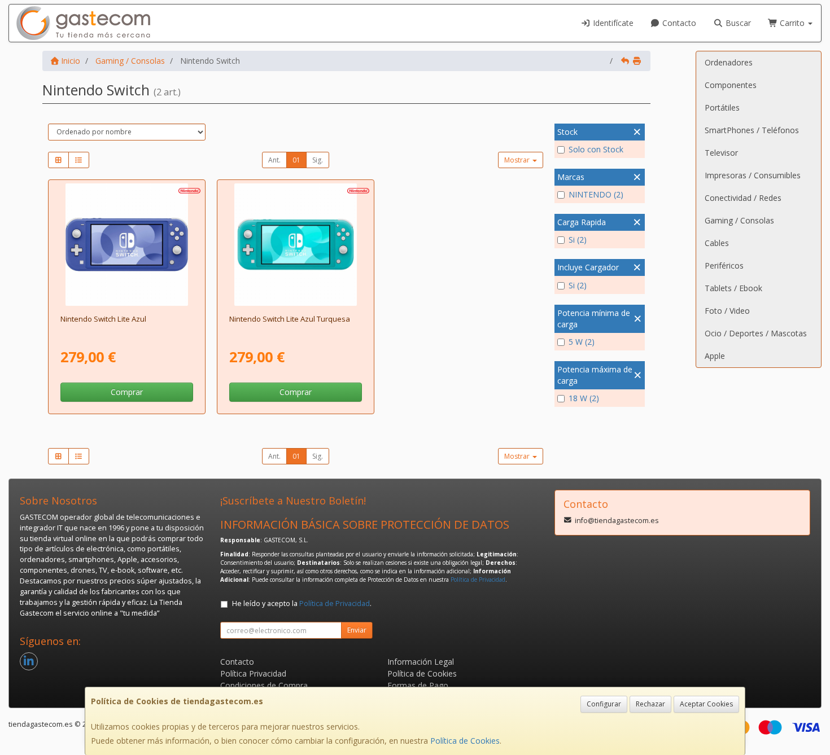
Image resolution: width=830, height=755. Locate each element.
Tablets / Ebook (733, 288)
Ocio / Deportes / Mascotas (756, 333)
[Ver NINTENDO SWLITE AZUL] (127, 244)
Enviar (356, 630)
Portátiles (722, 107)
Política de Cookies (465, 740)
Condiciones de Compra (264, 685)
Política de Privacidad (478, 579)
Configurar (604, 704)
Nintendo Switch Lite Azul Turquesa (289, 319)
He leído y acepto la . (302, 603)
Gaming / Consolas (739, 220)
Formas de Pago (417, 685)
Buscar (737, 22)
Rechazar (650, 704)
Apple (715, 355)
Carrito (792, 22)
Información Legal (420, 661)
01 (296, 160)
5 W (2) (582, 341)
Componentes (731, 85)
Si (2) (578, 239)
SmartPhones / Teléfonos (752, 130)
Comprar (127, 392)
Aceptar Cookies (706, 704)
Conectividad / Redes (743, 197)
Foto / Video (727, 310)
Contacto (678, 22)
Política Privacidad (253, 673)
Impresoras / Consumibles (753, 175)
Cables (717, 243)
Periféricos (724, 265)
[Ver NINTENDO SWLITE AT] (296, 244)
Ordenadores (729, 62)
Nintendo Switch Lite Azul (103, 319)
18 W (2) (584, 398)
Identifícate (612, 22)
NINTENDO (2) (596, 194)
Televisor (721, 152)
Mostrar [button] (517, 160)
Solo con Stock (596, 149)
